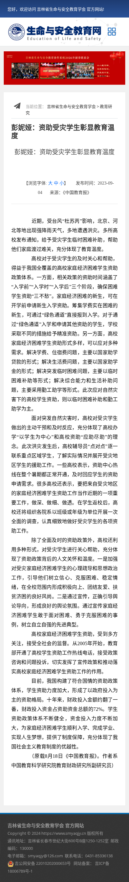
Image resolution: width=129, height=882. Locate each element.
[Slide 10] (103, 76)
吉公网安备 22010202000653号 (43, 863)
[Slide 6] (68, 76)
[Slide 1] (26, 76)
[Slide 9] (94, 76)
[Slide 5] (60, 76)
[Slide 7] (77, 76)
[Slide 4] (52, 76)
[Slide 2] (34, 76)
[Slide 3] (43, 76)
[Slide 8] (85, 76)
